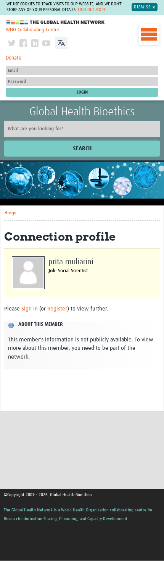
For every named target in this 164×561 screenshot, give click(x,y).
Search (82, 148)
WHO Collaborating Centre (32, 29)
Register (57, 309)
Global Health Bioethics (82, 112)
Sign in (29, 309)
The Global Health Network (56, 22)
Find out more (92, 10)
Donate (13, 58)
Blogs (10, 212)
